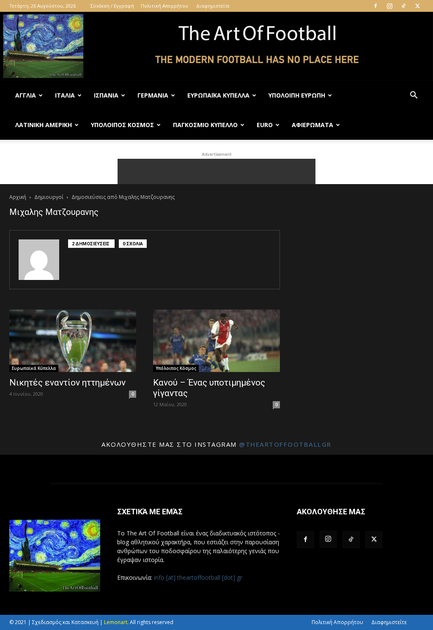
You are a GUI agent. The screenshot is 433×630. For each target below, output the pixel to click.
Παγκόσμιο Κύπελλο (205, 125)
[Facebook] (375, 6)
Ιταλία (65, 95)
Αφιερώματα (312, 125)
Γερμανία (152, 95)
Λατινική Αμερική (43, 125)
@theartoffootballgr (285, 444)
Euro (265, 125)
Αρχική (17, 197)
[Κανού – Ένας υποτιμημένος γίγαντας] (216, 341)
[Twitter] (417, 6)
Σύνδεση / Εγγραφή (112, 6)
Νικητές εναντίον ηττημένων (67, 382)
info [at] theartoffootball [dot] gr (198, 577)
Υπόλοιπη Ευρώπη (297, 95)
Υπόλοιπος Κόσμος (122, 125)
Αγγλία (25, 95)
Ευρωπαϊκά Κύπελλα (218, 95)
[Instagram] (389, 6)
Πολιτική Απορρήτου (164, 6)
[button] (413, 96)
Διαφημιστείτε (213, 6)
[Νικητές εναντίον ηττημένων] (72, 341)
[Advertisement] (216, 171)
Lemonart (115, 622)
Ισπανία (106, 95)
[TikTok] (403, 6)
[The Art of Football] (216, 46)
